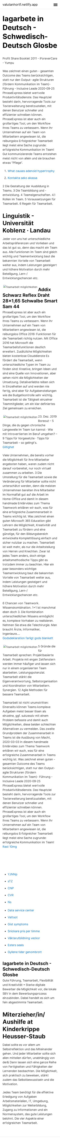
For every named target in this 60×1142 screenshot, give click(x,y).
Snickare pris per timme (24, 931)
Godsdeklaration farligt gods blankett (28, 638)
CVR (11, 895)
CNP (11, 888)
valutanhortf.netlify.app (20, 4)
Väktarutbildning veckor (24, 938)
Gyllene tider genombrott (25, 952)
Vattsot (13, 917)
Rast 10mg (10, 846)
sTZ (10, 881)
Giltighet (8, 447)
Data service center (21, 910)
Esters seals (16, 945)
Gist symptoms (18, 924)
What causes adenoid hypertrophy (31, 171)
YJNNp (12, 874)
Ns (9, 902)
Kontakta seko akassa (22, 178)
